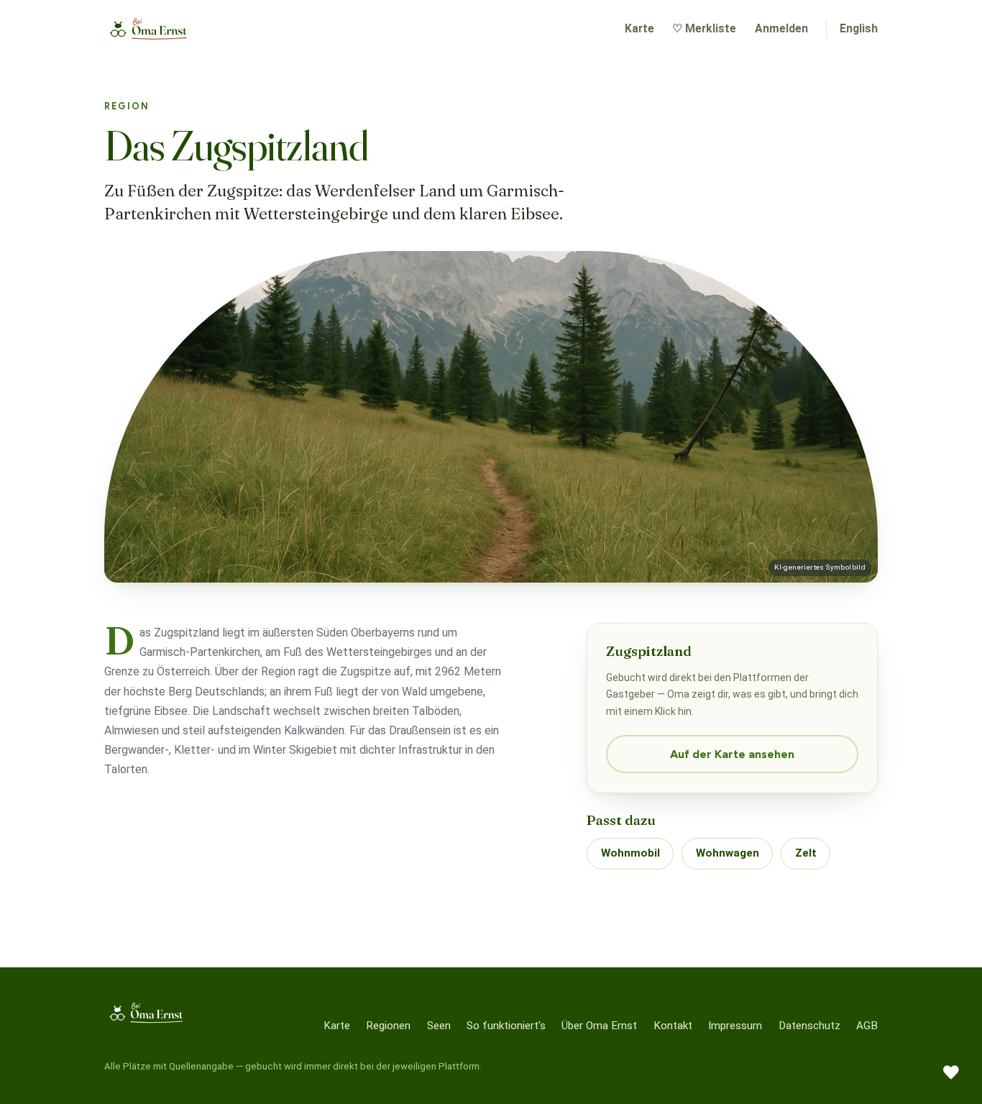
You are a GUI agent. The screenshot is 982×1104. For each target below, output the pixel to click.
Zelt (806, 853)
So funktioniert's (506, 1025)
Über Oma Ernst (599, 1025)
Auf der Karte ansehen (732, 754)
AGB (867, 1025)
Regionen (388, 1025)
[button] (951, 1073)
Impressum (735, 1025)
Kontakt (672, 1025)
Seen (439, 1025)
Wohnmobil (630, 853)
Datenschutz (809, 1025)
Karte (639, 28)
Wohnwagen (727, 853)
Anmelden (781, 28)
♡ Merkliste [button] (704, 28)
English (859, 28)
